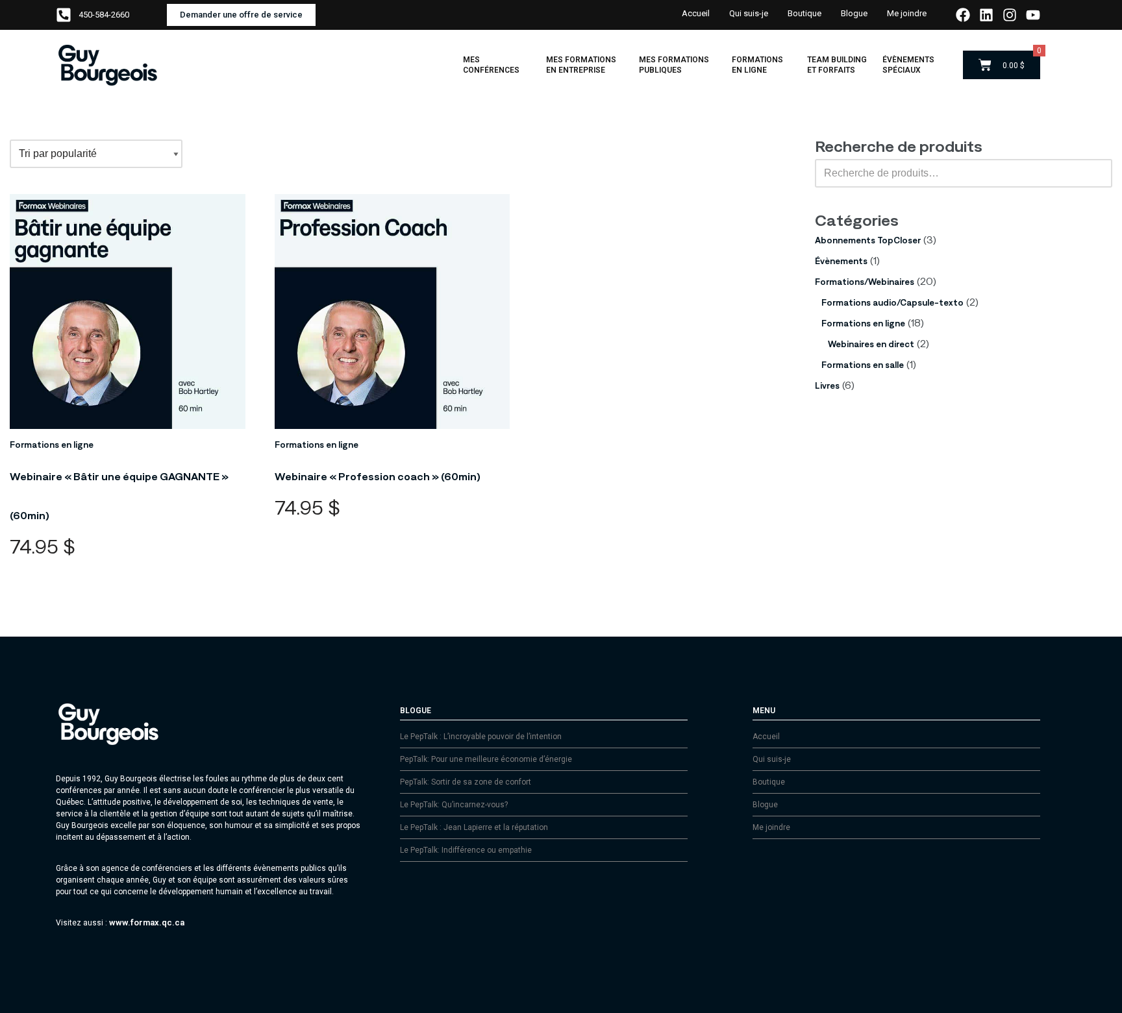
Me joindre (907, 13)
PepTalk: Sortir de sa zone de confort (465, 782)
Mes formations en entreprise (581, 65)
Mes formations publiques (674, 65)
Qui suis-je (748, 13)
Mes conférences (491, 65)
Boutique (804, 13)
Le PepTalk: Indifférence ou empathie (466, 850)
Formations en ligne (757, 65)
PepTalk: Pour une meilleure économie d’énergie (486, 759)
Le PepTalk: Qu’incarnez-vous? (454, 804)
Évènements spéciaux (908, 65)
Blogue (854, 13)
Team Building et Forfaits (837, 65)
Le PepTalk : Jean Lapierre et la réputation (474, 827)
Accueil (696, 13)
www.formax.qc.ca (146, 922)
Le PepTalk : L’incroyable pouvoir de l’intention (481, 736)
